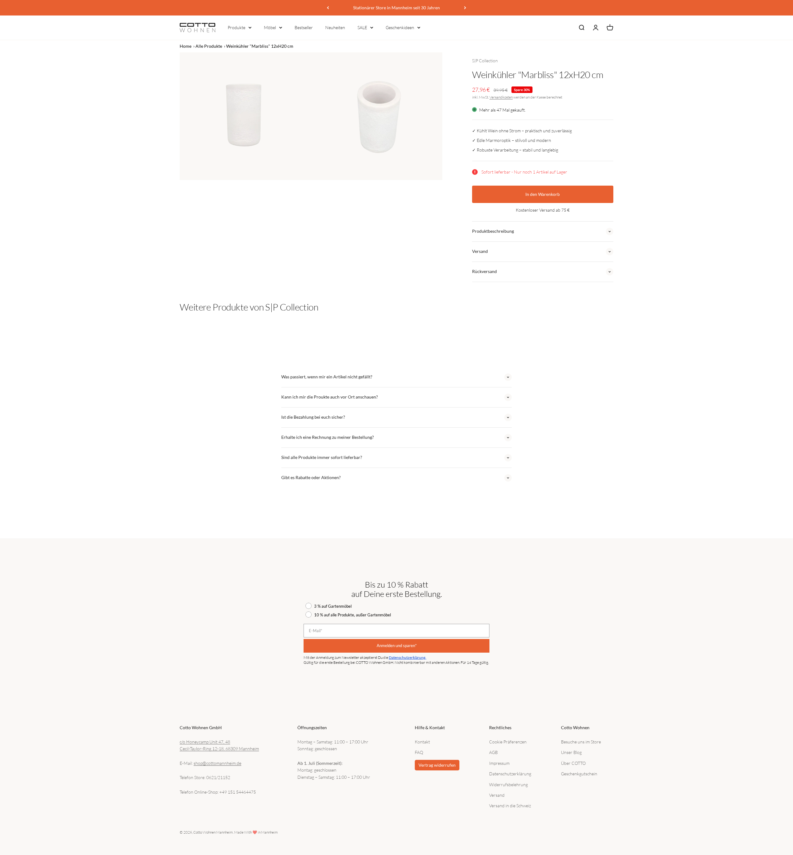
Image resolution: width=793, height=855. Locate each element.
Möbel (270, 27)
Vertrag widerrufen (437, 765)
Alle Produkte (208, 46)
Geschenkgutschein (579, 773)
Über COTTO (573, 763)
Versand (497, 795)
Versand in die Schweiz (510, 805)
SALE (362, 27)
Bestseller (304, 27)
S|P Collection (485, 60)
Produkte (236, 27)
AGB (493, 752)
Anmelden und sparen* (397, 645)
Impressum (499, 763)
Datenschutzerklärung (510, 773)
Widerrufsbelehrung (508, 784)
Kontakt (422, 741)
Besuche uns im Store (581, 741)
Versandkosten (501, 97)
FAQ (419, 752)
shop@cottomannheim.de (217, 763)
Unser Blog (571, 752)
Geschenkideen (400, 27)
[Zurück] (328, 7)
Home (185, 46)
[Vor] (465, 7)
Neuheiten (335, 27)
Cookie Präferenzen (508, 741)
